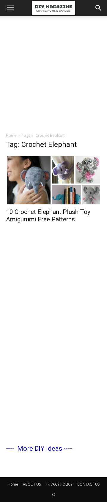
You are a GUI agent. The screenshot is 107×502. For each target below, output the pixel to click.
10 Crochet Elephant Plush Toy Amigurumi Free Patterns (48, 215)
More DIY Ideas (39, 448)
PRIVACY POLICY (59, 484)
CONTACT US (88, 484)
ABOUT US (32, 484)
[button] (10, 8)
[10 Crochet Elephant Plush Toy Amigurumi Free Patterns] (53, 179)
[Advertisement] (53, 72)
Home (11, 135)
